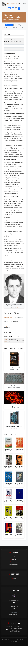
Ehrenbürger (18, 25)
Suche (22, 27)
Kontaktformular (15, 556)
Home (4, 19)
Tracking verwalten (14, 614)
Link (17, 307)
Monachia (8, 27)
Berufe (15, 27)
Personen (9, 25)
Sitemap (15, 580)
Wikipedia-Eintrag (15, 49)
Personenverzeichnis (13, 19)
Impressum (15, 559)
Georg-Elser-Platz (8, 326)
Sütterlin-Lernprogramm (15, 564)
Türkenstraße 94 (8, 317)
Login (14, 578)
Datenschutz (15, 562)
